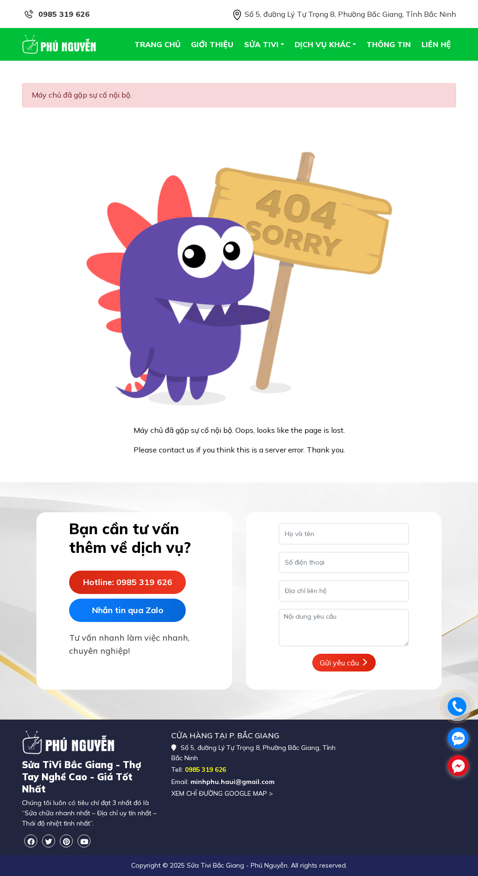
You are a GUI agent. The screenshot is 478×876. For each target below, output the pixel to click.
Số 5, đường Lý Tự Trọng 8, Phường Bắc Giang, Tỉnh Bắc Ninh (349, 14)
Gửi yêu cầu (340, 662)
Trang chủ (157, 44)
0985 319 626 (64, 14)
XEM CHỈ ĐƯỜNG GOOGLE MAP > (222, 793)
